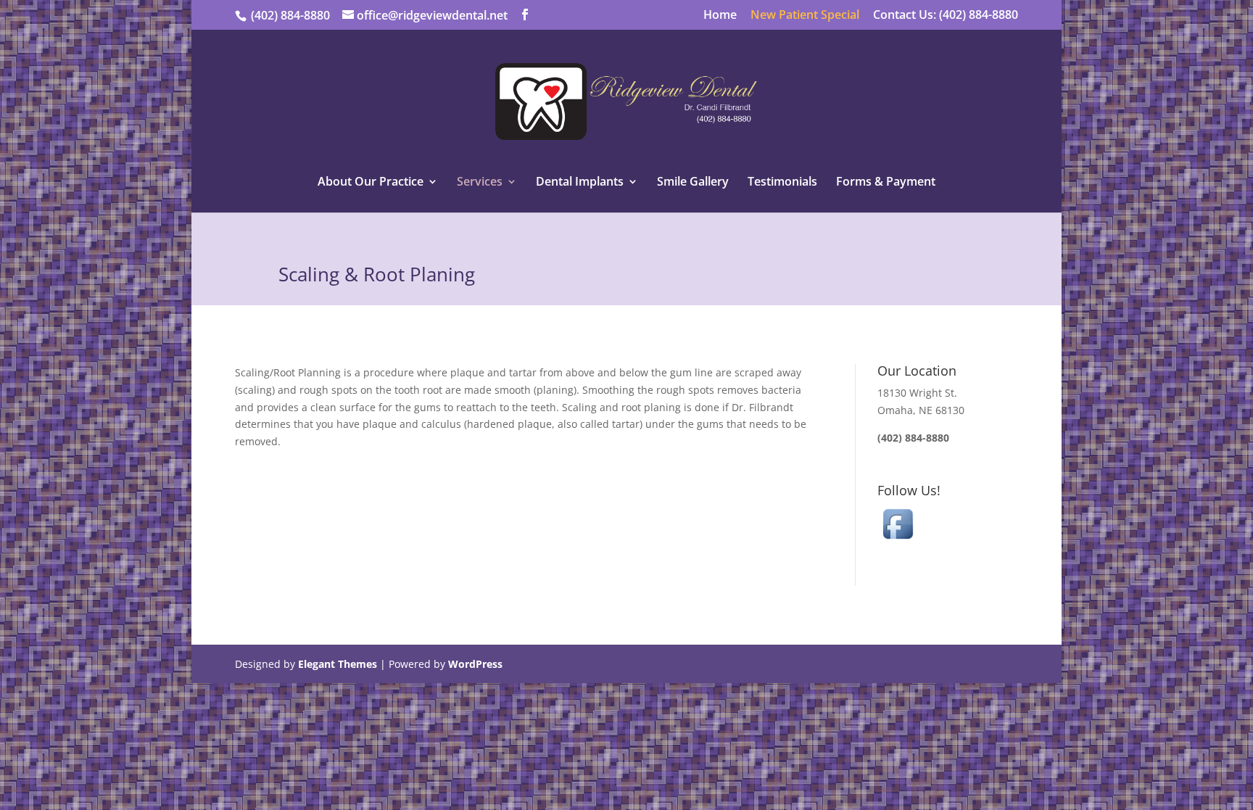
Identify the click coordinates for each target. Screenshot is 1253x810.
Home (720, 15)
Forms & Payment (885, 182)
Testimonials (782, 182)
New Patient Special (804, 15)
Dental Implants (580, 182)
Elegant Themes (337, 664)
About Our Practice (370, 182)
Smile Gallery (693, 182)
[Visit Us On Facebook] (897, 540)
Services (480, 182)
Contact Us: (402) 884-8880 (945, 15)
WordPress (475, 664)
